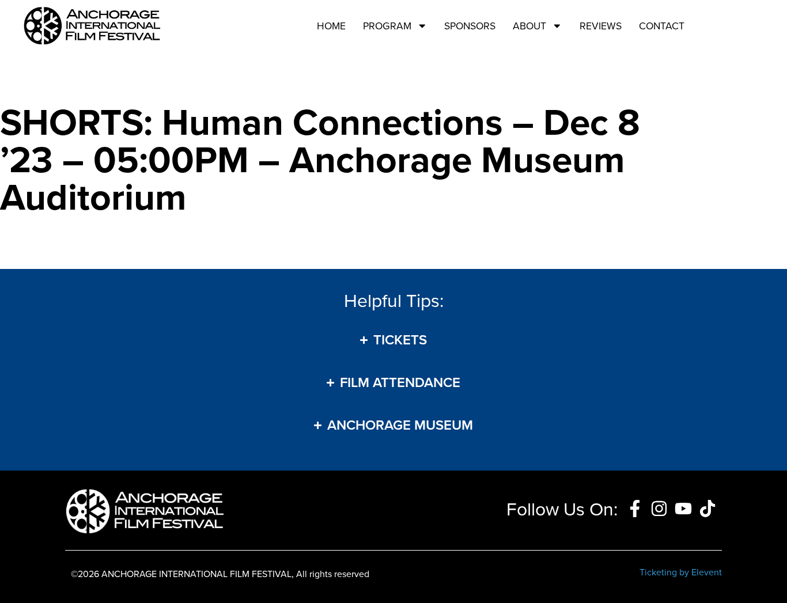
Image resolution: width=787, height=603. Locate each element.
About (529, 25)
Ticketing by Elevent (681, 572)
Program (387, 25)
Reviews (601, 25)
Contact (661, 25)
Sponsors (469, 25)
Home (331, 25)
